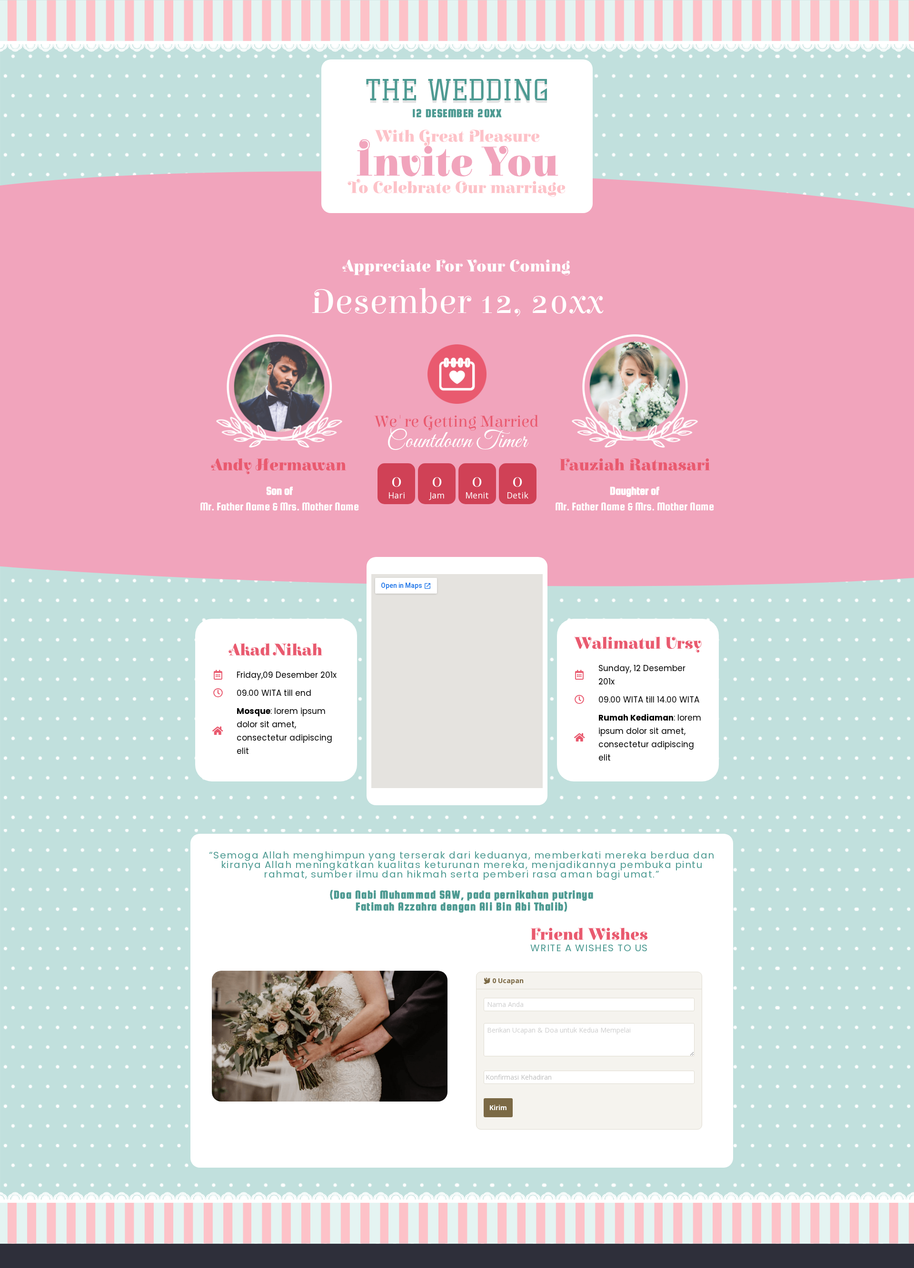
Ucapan (508, 980)
